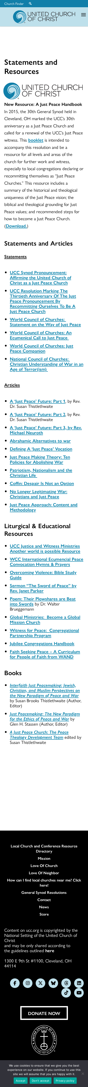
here (49, 950)
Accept (21, 1080)
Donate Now (44, 1013)
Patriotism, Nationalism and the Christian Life (41, 472)
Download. (16, 225)
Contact (44, 899)
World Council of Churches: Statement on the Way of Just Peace (45, 321)
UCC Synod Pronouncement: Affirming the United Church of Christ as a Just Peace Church (40, 277)
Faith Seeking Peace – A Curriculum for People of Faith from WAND (45, 654)
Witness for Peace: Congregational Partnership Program (44, 632)
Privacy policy (65, 1080)
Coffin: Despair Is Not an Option (42, 483)
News (44, 906)
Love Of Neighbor (44, 872)
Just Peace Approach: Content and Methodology (44, 507)
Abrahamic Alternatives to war (40, 440)
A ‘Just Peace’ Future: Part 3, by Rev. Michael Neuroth (46, 430)
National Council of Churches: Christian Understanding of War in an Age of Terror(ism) (46, 363)
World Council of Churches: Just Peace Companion (41, 348)
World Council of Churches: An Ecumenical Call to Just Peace (41, 335)
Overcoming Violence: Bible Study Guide (43, 574)
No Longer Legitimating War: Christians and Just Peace (38, 493)
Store (44, 914)
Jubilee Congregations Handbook (42, 643)
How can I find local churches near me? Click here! (44, 882)
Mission (44, 858)
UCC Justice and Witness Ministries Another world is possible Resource (45, 548)
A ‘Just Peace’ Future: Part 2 (37, 414)
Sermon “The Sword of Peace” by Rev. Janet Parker (43, 588)
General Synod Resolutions (44, 892)
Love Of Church (44, 865)
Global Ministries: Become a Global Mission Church (45, 619)
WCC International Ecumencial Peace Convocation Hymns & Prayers (46, 561)
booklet (35, 140)
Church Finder (14, 3)
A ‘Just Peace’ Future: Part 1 (37, 401)
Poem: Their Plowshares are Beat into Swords (43, 601)
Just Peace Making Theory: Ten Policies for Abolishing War (40, 459)
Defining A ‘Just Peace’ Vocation (41, 448)
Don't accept (40, 1080)
